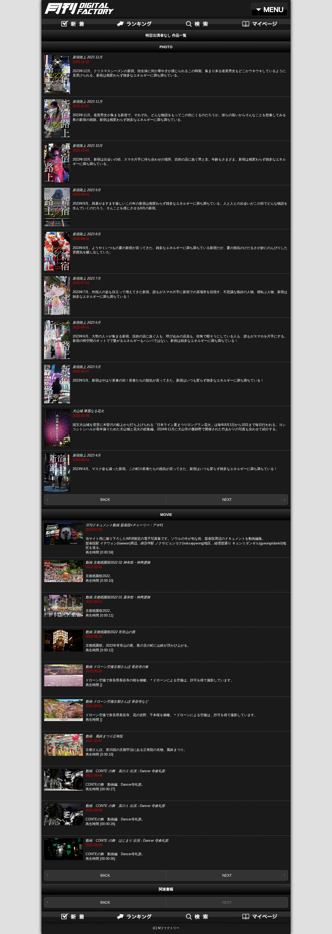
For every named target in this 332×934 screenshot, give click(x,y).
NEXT (227, 499)
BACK (105, 499)
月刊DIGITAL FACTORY (79, 9)
